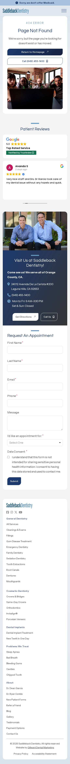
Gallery (10, 716)
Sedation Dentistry (16, 558)
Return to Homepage (33, 52)
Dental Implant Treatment (19, 632)
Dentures (11, 575)
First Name (14, 342)
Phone (11, 396)
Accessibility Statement (44, 753)
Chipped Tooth (14, 674)
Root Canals (12, 570)
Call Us (47, 317)
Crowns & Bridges (15, 596)
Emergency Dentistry (17, 547)
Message (13, 412)
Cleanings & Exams (16, 530)
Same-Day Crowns (16, 602)
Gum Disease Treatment (18, 541)
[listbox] (35, 442)
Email (11, 379)
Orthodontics (13, 607)
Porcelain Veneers (15, 619)
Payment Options (15, 728)
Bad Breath (12, 657)
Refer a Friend (13, 705)
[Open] (64, 10)
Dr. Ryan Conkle (14, 694)
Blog (8, 711)
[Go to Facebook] (7, 512)
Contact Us (12, 733)
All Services (12, 524)
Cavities (10, 669)
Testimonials (12, 722)
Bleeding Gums (14, 663)
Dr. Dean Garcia (14, 688)
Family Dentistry (14, 552)
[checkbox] (8, 457)
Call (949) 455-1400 (33, 61)
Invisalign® (12, 613)
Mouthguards (13, 581)
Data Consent (16, 451)
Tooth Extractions (15, 564)
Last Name (14, 361)
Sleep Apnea (13, 652)
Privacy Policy (21, 753)
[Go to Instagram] (11, 512)
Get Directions (23, 317)
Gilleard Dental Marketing (41, 747)
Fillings (9, 535)
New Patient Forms (16, 699)
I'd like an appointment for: (24, 436)
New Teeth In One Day (17, 638)
